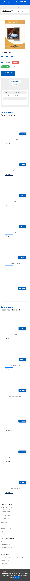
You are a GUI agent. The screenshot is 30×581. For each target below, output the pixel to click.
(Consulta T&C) (15, 3)
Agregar (9, 143)
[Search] (18, 11)
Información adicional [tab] (15, 81)
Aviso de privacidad (6, 528)
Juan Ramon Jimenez (8, 56)
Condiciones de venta (7, 542)
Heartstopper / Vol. (15, 334)
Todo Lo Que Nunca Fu (15, 458)
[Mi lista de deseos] (20, 11)
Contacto (25, 7)
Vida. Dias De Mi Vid (15, 294)
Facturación (12, 7)
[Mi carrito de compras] (23, 11)
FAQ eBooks (4, 534)
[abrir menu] (27, 11)
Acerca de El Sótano (6, 526)
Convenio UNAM (5, 560)
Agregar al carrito (9, 73)
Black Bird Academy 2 (15, 396)
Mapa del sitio (4, 566)
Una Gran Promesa (15, 365)
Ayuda (19, 7)
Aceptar (17, 577)
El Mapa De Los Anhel (15, 427)
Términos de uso (5, 544)
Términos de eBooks (6, 547)
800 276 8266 (6, 518)
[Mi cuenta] (25, 11)
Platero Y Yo (15, 140)
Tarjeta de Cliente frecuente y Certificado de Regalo (15, 557)
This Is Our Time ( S (15, 488)
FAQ (2, 531)
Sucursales (4, 7)
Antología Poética (15, 263)
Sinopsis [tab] (15, 84)
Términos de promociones (8, 550)
